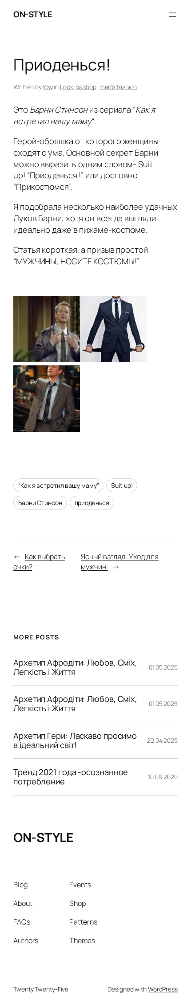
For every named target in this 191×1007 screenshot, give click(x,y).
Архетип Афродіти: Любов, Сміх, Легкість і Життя (75, 667)
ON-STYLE (32, 14)
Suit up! (121, 485)
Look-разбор (78, 86)
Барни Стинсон (40, 502)
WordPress (163, 989)
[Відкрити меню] (172, 14)
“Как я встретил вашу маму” (58, 485)
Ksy (48, 86)
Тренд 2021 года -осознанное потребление (70, 777)
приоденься (92, 502)
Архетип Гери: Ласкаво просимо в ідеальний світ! (75, 740)
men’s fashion (118, 86)
